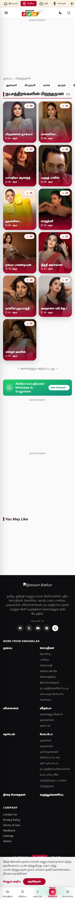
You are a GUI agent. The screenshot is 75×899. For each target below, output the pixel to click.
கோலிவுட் (46, 654)
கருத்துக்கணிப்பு (51, 794)
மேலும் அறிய (12, 881)
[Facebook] (20, 628)
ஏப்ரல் (62, 85)
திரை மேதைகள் (49, 682)
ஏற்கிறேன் (34, 881)
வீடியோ (45, 708)
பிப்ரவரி (29, 85)
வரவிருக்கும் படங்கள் (53, 780)
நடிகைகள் (46, 746)
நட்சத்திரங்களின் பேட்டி (54, 688)
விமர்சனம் (10, 708)
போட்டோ (46, 734)
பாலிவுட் (45, 659)
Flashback (45, 699)
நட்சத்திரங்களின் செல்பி (55, 769)
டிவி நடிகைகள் (49, 751)
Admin (7, 841)
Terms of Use (11, 825)
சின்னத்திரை (48, 676)
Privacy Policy (11, 820)
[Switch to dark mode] (60, 13)
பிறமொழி (46, 665)
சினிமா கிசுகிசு (48, 671)
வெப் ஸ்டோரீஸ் (49, 774)
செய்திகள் (47, 648)
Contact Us (10, 814)
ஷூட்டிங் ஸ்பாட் (49, 763)
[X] (29, 628)
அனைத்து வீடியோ (51, 714)
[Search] (69, 13)
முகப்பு (7, 78)
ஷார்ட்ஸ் (45, 725)
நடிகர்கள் (45, 740)
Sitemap (8, 836)
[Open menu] (6, 13)
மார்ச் (46, 85)
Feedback (9, 830)
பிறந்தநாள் (23, 78)
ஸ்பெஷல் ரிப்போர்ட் (52, 694)
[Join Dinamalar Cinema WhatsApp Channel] (55, 628)
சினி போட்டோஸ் (50, 757)
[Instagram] (46, 628)
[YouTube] (37, 628)
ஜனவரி (11, 85)
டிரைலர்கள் (47, 720)
